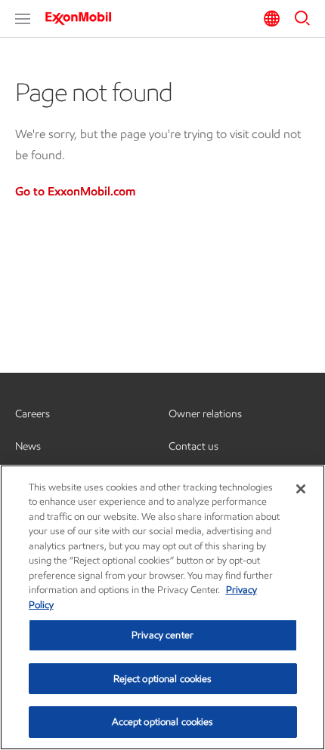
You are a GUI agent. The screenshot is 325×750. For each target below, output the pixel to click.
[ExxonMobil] (83, 18)
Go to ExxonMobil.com (75, 191)
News (28, 446)
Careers (32, 413)
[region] (162, 607)
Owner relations (205, 413)
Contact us (193, 446)
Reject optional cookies (162, 678)
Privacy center (162, 635)
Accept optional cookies (163, 721)
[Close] (300, 489)
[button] (22, 19)
